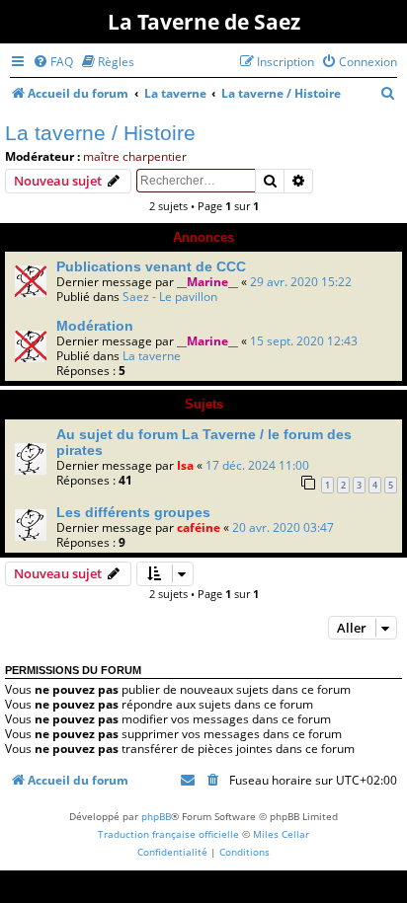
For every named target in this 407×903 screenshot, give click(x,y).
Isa (185, 465)
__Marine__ (207, 281)
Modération (94, 326)
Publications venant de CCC (151, 266)
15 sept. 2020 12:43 (304, 341)
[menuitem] (53, 61)
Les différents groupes (133, 512)
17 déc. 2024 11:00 (257, 465)
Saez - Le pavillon (169, 296)
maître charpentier (135, 156)
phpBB (156, 816)
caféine (198, 527)
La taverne (151, 355)
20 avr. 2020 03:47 (283, 527)
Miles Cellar (281, 834)
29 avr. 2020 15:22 (301, 281)
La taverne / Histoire (100, 132)
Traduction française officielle (168, 834)
